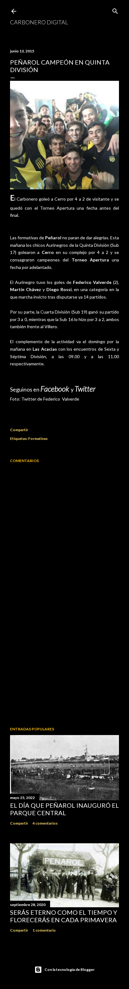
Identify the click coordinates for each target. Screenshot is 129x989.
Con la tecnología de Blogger (69, 969)
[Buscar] (115, 10)
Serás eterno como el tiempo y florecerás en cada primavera (63, 916)
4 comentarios (45, 823)
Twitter (85, 388)
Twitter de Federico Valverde (50, 399)
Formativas (38, 438)
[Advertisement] (64, 667)
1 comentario (44, 930)
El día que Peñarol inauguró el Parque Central (64, 808)
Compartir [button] (19, 429)
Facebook (55, 388)
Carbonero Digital (39, 22)
